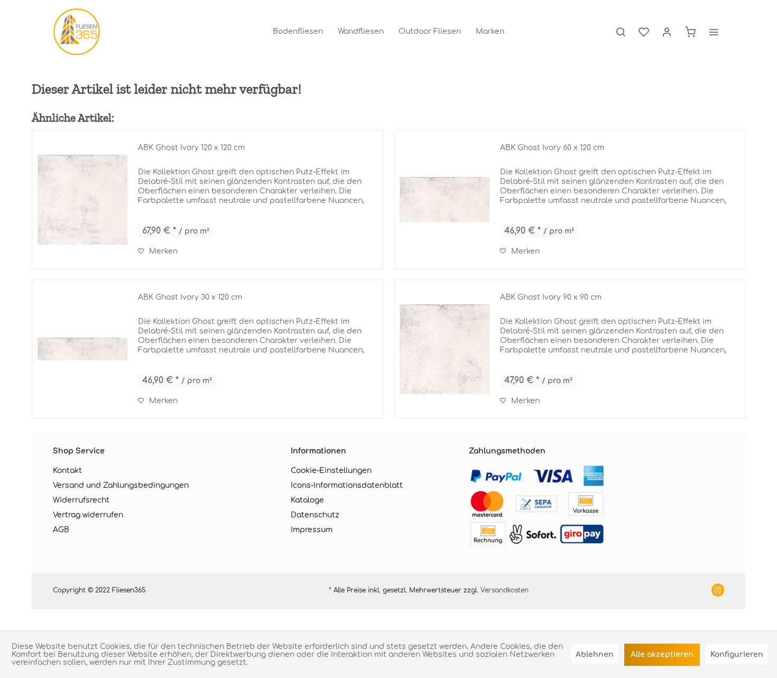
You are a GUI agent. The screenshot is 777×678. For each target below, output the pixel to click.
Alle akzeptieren (662, 654)
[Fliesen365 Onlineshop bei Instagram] (717, 591)
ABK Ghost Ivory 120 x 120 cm (191, 148)
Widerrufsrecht (81, 500)
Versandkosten (504, 590)
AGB (61, 530)
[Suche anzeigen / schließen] (620, 31)
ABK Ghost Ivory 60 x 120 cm (552, 148)
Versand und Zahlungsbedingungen (121, 485)
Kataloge (307, 500)
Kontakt (67, 471)
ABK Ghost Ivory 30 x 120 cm (190, 297)
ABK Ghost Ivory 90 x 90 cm (551, 297)
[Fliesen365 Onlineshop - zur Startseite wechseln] (76, 31)
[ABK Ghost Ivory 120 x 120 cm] (82, 199)
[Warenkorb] (690, 31)
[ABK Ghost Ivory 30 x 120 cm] (82, 349)
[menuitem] (297, 31)
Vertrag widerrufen (88, 515)
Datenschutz (315, 515)
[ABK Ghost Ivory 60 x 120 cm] (444, 199)
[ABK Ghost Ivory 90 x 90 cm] (444, 349)
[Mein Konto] (667, 31)
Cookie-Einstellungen (331, 471)
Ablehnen (595, 654)
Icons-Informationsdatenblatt (347, 485)
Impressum (311, 530)
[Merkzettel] (643, 31)
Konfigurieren (736, 654)
